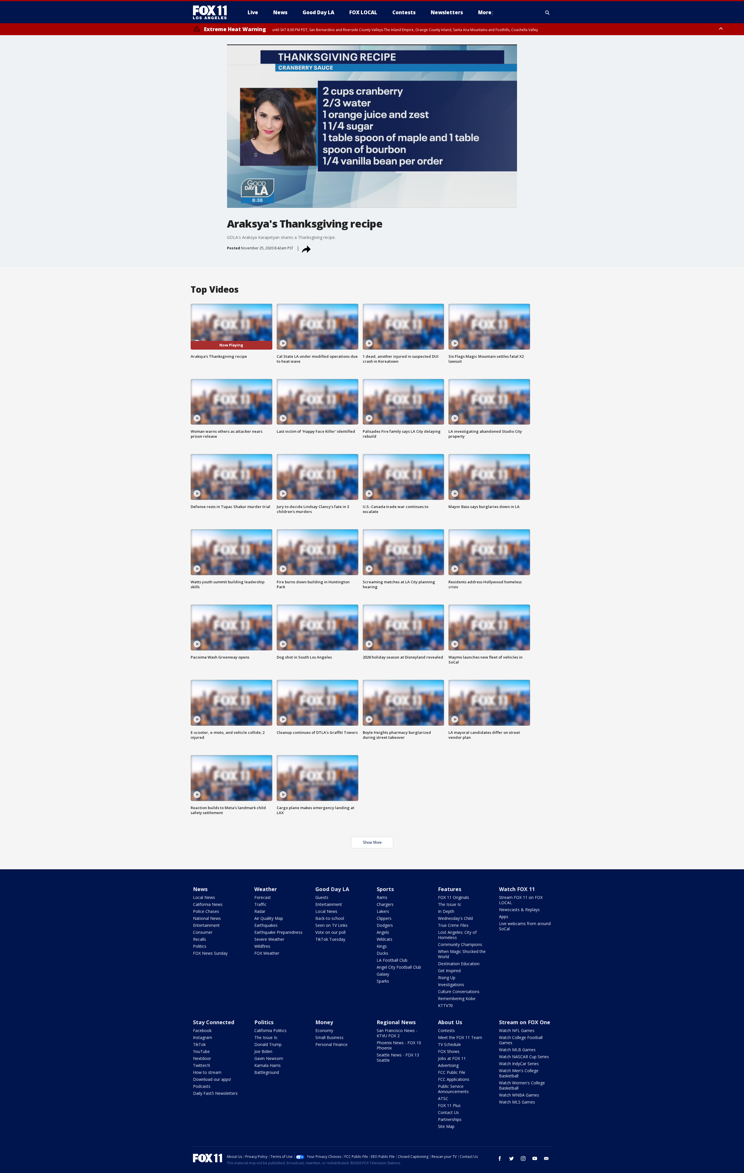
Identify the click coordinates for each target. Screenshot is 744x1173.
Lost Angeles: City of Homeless (457, 934)
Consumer (202, 932)
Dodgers (385, 925)
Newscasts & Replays (519, 909)
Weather (265, 889)
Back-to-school (329, 918)
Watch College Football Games (521, 1040)
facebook (500, 1158)
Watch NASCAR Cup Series (524, 1056)
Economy (324, 1030)
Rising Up (446, 977)
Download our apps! (212, 1079)
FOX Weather (266, 953)
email (546, 1158)
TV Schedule (449, 1044)
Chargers (385, 904)
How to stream (207, 1072)
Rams (382, 897)
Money (324, 1022)
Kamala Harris (267, 1065)
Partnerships (450, 1119)
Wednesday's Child (455, 918)
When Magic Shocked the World (462, 954)
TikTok (199, 1044)
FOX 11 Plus (449, 1105)
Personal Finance (331, 1044)
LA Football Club (392, 960)
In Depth (446, 911)
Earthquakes (266, 925)
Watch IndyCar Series (519, 1063)
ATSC (443, 1098)
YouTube (201, 1051)
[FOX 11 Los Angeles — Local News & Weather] (212, 12)
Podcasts (201, 1086)
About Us (450, 1022)
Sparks (383, 981)
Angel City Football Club (399, 967)
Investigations (451, 984)
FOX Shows (448, 1051)
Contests (446, 1030)
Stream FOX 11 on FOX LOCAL (521, 900)
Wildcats (384, 939)
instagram (523, 1158)
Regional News (396, 1022)
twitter (511, 1158)
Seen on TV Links (331, 925)
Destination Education (459, 963)
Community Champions (460, 944)
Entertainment (206, 925)
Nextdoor (202, 1058)
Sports (385, 889)
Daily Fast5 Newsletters (215, 1093)
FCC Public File (451, 1072)
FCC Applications (453, 1079)
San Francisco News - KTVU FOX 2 (397, 1033)
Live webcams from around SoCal (525, 926)
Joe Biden (263, 1051)
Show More (372, 842)
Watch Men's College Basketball (519, 1073)
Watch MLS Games (517, 1102)
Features (449, 889)
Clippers (384, 918)
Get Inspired (449, 970)
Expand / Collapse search (547, 12)
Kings (382, 946)
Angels (383, 932)
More (484, 12)
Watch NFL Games (516, 1030)
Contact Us (448, 1112)
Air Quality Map (268, 918)
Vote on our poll (330, 932)
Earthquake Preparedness (278, 932)
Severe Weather (269, 939)
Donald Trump (268, 1044)
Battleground (266, 1072)
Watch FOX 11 (517, 889)
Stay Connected (213, 1022)
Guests (321, 897)
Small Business (329, 1037)
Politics (199, 946)
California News (208, 904)
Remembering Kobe (456, 998)
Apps (503, 916)
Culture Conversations (459, 991)
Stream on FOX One (524, 1022)
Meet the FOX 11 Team (460, 1037)
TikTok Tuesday (330, 939)
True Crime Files (453, 925)
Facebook (202, 1030)
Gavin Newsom (268, 1058)
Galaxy (383, 974)
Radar (259, 911)
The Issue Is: (450, 904)
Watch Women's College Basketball (522, 1085)
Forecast (262, 897)
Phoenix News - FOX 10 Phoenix (399, 1045)
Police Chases (206, 911)
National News (207, 918)
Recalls (199, 939)
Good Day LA (332, 889)
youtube (534, 1158)
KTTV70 (445, 1005)
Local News (204, 897)
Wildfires (262, 946)
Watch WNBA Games (519, 1095)
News (200, 889)
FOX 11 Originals (453, 897)
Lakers (383, 911)
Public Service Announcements (453, 1088)
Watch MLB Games (517, 1049)
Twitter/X (201, 1065)
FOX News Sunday (210, 953)
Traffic (260, 904)
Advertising (448, 1065)
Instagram (202, 1037)
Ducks (382, 953)
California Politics (270, 1030)
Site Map (446, 1126)
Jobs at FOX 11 (452, 1058)
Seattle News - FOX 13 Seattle (398, 1057)
